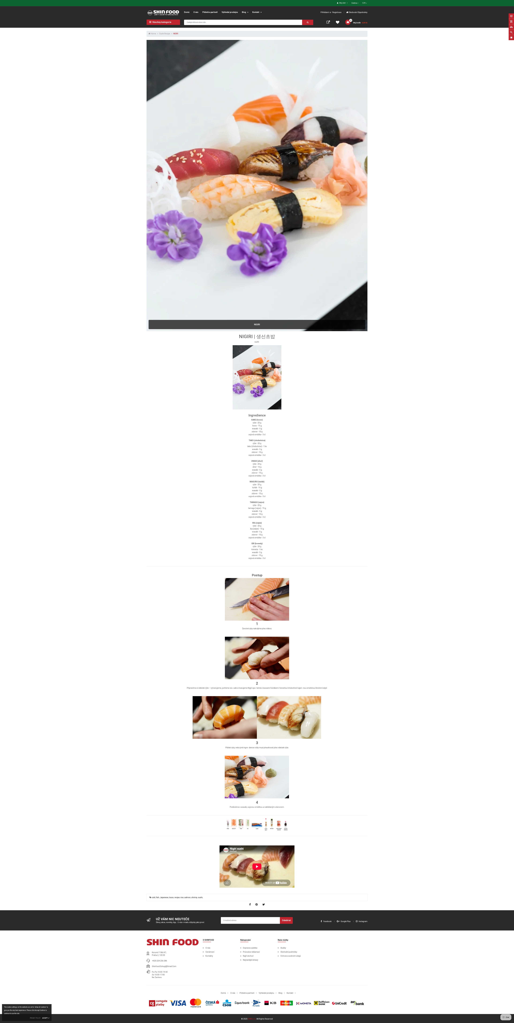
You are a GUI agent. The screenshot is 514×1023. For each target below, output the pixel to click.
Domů (223, 993)
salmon (187, 897)
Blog (280, 993)
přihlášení (325, 12)
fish (157, 897)
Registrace (336, 12)
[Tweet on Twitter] (263, 904)
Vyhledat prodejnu (266, 993)
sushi (200, 897)
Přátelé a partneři (247, 993)
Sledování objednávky (358, 12)
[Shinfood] (173, 942)
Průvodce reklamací (251, 952)
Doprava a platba (250, 948)
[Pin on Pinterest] (256, 904)
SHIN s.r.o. (252, 1019)
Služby (283, 948)
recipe (177, 897)
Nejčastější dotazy (250, 960)
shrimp (194, 897)
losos (171, 897)
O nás (207, 948)
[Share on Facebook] (250, 904)
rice (182, 897)
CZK (364, 3)
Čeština (355, 3)
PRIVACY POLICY (35, 1018)
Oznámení (209, 952)
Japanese (164, 897)
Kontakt (290, 993)
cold (153, 897)
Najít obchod (248, 956)
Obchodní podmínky (288, 952)
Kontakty (209, 956)
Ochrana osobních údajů (290, 956)
